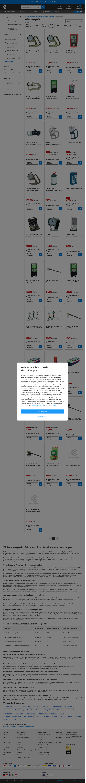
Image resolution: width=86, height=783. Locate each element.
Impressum (56, 405)
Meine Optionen (42, 416)
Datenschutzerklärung (38, 405)
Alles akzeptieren (42, 411)
